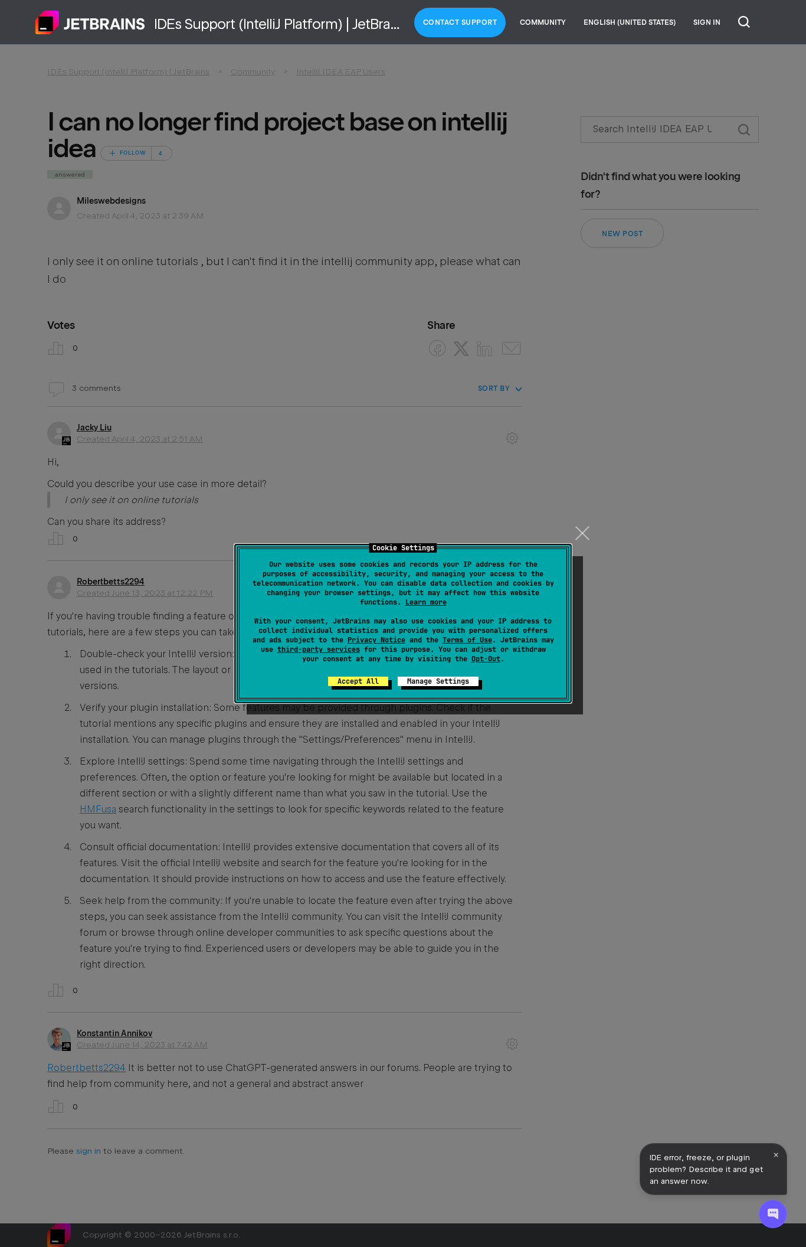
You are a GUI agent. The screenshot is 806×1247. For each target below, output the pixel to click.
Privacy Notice (376, 640)
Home (90, 22)
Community (543, 22)
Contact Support (460, 22)
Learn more (426, 602)
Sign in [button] (706, 22)
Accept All (358, 681)
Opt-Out (485, 659)
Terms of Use (467, 640)
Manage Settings (438, 681)
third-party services (318, 649)
